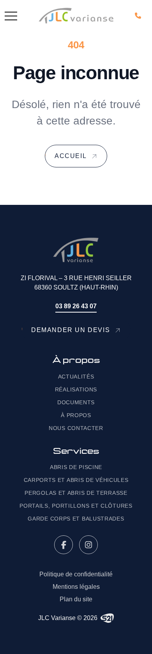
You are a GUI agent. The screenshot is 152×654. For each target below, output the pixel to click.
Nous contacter (76, 428)
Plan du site (76, 599)
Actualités (76, 376)
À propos (76, 415)
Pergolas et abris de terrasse (76, 493)
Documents (76, 402)
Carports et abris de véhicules (76, 480)
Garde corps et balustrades (76, 518)
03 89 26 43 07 (76, 306)
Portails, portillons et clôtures (75, 506)
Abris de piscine (76, 467)
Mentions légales (76, 586)
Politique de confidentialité (76, 574)
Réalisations (76, 389)
